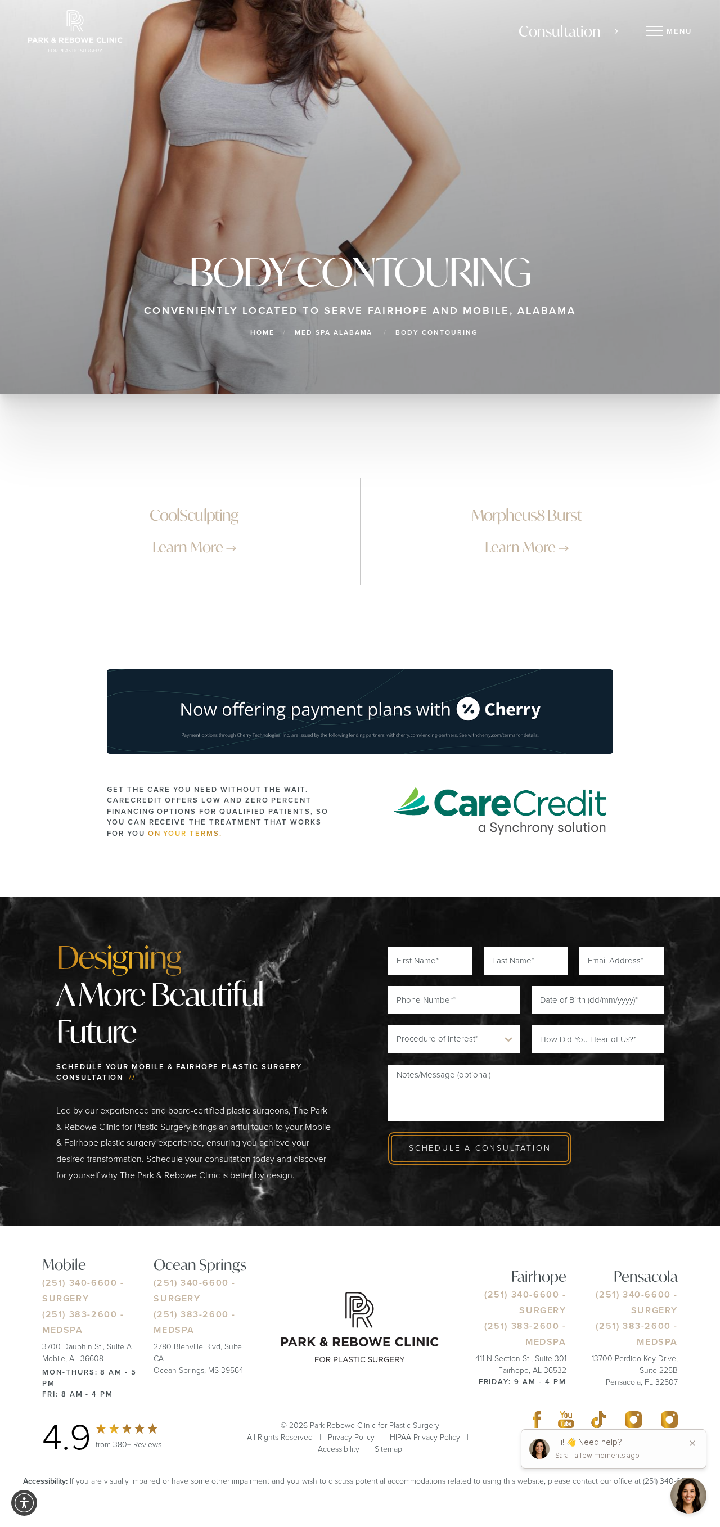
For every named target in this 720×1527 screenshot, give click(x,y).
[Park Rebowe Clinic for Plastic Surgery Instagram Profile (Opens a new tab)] (633, 1422)
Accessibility (338, 1449)
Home (262, 332)
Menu (679, 31)
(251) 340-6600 (79, 1283)
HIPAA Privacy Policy (425, 1437)
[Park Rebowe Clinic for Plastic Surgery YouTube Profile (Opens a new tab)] (566, 1422)
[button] (24, 1503)
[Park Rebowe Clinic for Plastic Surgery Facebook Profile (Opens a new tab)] (537, 1422)
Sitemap (388, 1449)
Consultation (560, 30)
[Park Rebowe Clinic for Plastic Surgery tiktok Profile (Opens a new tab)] (598, 1422)
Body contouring (436, 332)
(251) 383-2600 (79, 1314)
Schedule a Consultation (480, 1148)
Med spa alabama (333, 332)
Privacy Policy (351, 1437)
